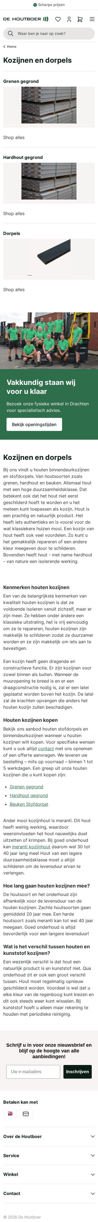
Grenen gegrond (26, 786)
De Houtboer (29, 1217)
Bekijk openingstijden (34, 424)
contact (46, 748)
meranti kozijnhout (31, 846)
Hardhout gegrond (29, 795)
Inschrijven (77, 1071)
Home (11, 46)
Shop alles (13, 137)
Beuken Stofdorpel (29, 804)
